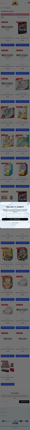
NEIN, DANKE (15, 222)
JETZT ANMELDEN (15, 219)
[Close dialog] (28, 203)
